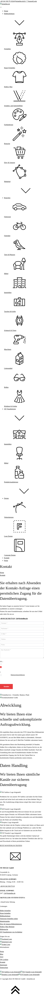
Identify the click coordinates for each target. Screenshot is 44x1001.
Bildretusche (4, 929)
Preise (2, 951)
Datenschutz (4, 968)
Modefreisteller (5, 921)
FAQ (1, 957)
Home (2, 573)
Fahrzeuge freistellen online (9, 919)
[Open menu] (1, 7)
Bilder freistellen (5, 911)
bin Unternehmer (7, 667)
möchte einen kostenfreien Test (12, 664)
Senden (6, 686)
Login (35, 1)
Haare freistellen (5, 913)
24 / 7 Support (28, 1)
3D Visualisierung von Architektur (11, 932)
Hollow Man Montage (7, 927)
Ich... (1, 661)
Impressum (3, 965)
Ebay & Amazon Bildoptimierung (11, 924)
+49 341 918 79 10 (6, 1)
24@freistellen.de (18, 1)
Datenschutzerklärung (18, 675)
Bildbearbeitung (5, 916)
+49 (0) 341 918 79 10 (7, 886)
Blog (1, 954)
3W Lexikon (4, 960)
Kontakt (2, 575)
